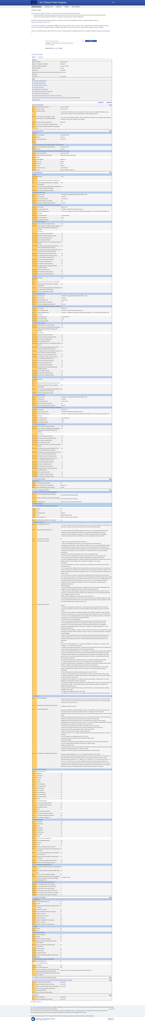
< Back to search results (36, 54)
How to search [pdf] (50, 44)
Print (35, 57)
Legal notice (111, 1009)
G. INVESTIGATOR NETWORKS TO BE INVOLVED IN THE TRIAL (47, 95)
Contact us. (39, 1002)
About (66, 7)
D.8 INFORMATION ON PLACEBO (40, 89)
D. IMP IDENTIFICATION (38, 87)
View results (63, 76)
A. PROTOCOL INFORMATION (39, 81)
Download (40, 57)
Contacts (58, 7)
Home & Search (36, 7)
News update (76, 7)
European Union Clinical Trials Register (42, 13)
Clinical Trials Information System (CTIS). (40, 22)
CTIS (75, 1010)
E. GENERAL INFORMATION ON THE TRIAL (42, 91)
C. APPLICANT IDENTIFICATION (39, 85)
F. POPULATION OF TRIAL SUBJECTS (40, 93)
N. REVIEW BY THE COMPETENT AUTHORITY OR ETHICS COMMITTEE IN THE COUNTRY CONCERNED (56, 97)
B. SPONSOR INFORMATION (39, 83)
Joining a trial (49, 7)
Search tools (57, 48)
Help (113, 2)
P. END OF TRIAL (36, 99)
